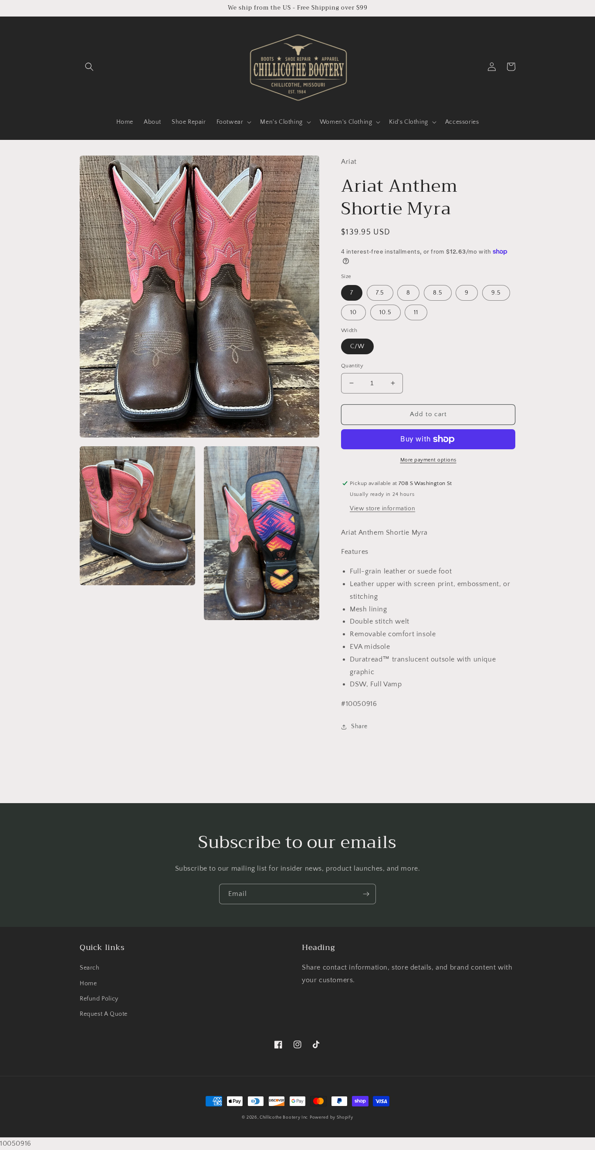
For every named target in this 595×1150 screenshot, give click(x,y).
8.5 (438, 292)
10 (353, 312)
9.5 (496, 292)
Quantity (352, 366)
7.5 (380, 292)
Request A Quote (104, 1014)
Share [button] (359, 726)
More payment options (428, 460)
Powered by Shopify (331, 1117)
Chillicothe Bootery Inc (284, 1117)
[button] (89, 66)
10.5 (385, 312)
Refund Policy (99, 998)
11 (416, 312)
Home (88, 983)
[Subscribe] (365, 894)
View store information (382, 508)
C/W (357, 346)
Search (90, 967)
